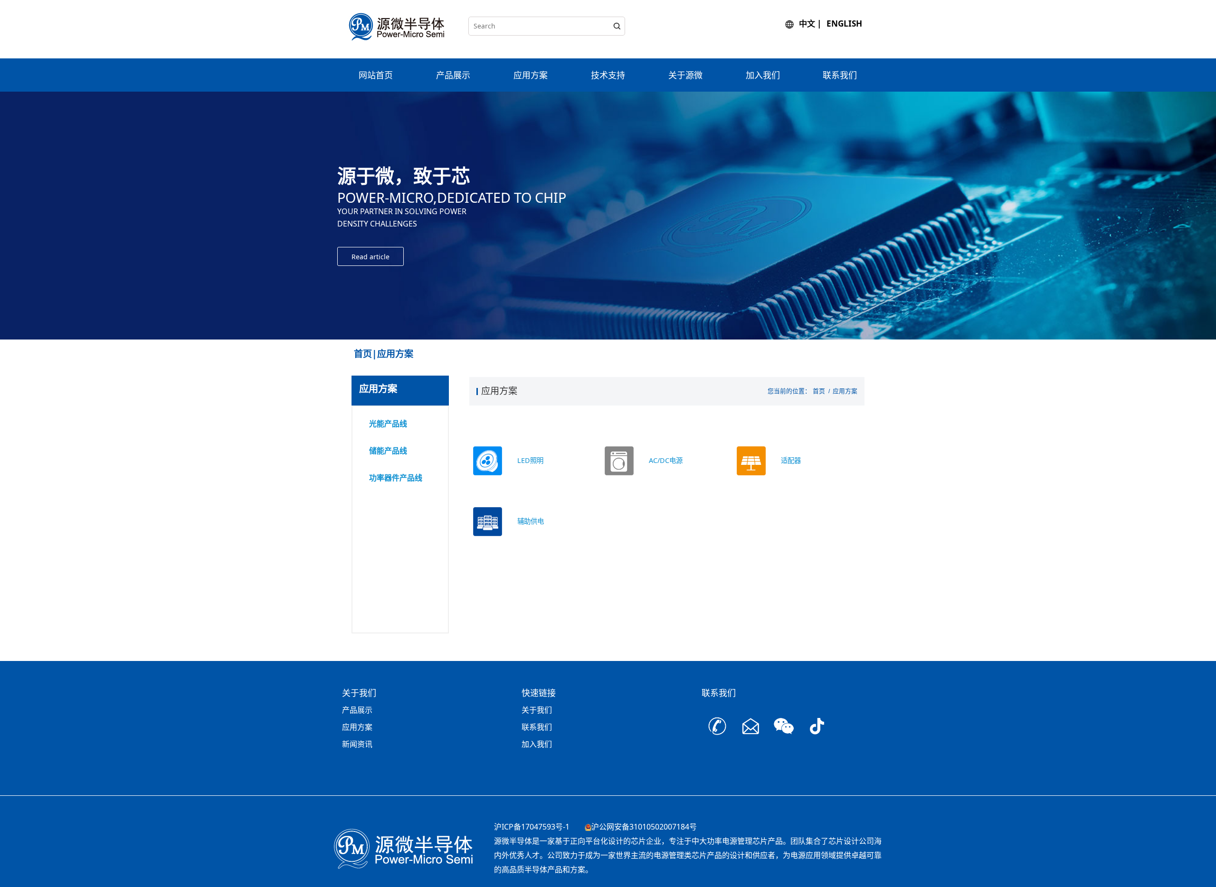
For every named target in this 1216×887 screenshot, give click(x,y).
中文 (807, 23)
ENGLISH (844, 23)
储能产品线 (388, 450)
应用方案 (530, 75)
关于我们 (537, 710)
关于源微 (685, 75)
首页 (819, 391)
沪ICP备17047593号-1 (532, 826)
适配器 (791, 460)
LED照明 (530, 460)
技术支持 (608, 75)
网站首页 (376, 75)
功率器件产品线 (395, 477)
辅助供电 (530, 521)
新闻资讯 (357, 744)
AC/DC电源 (666, 460)
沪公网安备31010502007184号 (644, 826)
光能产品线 (388, 423)
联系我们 (840, 75)
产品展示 (453, 75)
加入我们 (763, 75)
